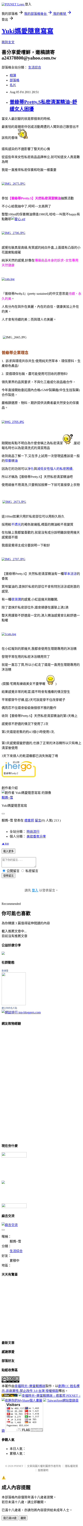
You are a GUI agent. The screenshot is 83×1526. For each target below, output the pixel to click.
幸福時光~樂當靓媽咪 (30, 1386)
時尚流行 (33, 831)
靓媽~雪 (7, 797)
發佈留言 (8, 875)
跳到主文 (8, 42)
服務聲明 (43, 1470)
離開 (23, 1518)
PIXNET (18, 1465)
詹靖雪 (5, 971)
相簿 (13, 75)
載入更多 (8, 851)
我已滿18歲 (10, 1518)
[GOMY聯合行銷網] (14, 1156)
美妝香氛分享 (36, 836)
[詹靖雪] (14, 1004)
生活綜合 (34, 67)
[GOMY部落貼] (3, 1182)
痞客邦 (29, 820)
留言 (38, 820)
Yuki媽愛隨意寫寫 (27, 31)
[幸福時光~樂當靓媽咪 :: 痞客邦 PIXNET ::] (49, 1395)
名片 (13, 85)
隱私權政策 (71, 1465)
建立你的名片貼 (9, 1008)
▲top (5, 843)
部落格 (14, 80)
